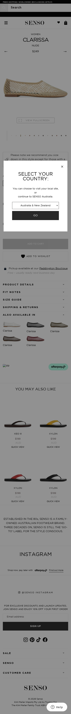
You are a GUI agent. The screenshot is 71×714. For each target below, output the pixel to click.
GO (35, 215)
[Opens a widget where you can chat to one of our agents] (56, 707)
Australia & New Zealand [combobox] (35, 206)
